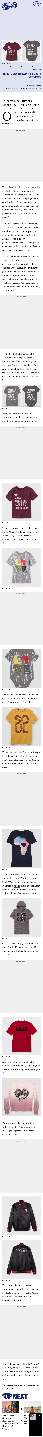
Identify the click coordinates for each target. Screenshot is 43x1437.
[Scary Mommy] (9, 5)
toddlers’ (6, 372)
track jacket (31, 1123)
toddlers (21, 539)
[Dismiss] (39, 1415)
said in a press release (20, 250)
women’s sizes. (33, 421)
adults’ (5, 702)
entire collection (14, 1285)
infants (34, 539)
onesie (5, 376)
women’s (6, 539)
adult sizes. (7, 954)
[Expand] (32, 1415)
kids (14, 372)
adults (22, 372)
